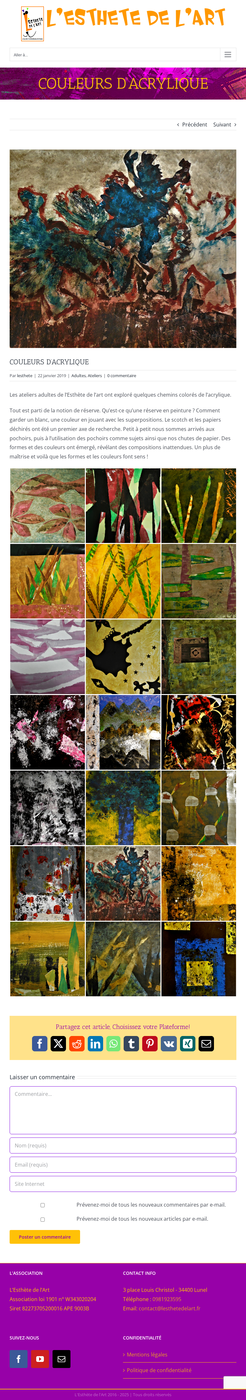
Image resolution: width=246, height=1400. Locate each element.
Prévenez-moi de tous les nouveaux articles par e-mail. (142, 1218)
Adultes (78, 375)
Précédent (194, 124)
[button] (47, 506)
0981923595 (166, 1299)
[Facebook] (19, 1359)
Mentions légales (147, 1354)
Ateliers (95, 375)
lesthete (24, 375)
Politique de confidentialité (159, 1370)
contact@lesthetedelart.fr (170, 1308)
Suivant (222, 124)
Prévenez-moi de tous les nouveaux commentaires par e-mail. (151, 1204)
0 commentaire (121, 375)
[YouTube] (40, 1359)
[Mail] (61, 1359)
